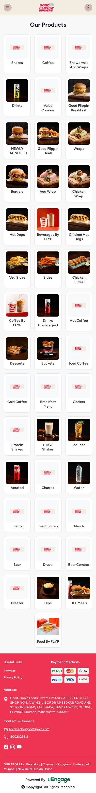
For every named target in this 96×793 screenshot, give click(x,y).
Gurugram (63, 764)
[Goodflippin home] (47, 7)
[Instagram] (12, 747)
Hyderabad (81, 764)
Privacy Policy (13, 677)
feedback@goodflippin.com (29, 729)
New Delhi (24, 769)
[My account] (88, 8)
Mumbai (9, 769)
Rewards (10, 671)
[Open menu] (8, 8)
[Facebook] (6, 747)
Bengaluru (33, 764)
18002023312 (18, 736)
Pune (48, 769)
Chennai (48, 764)
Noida (38, 769)
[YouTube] (19, 747)
